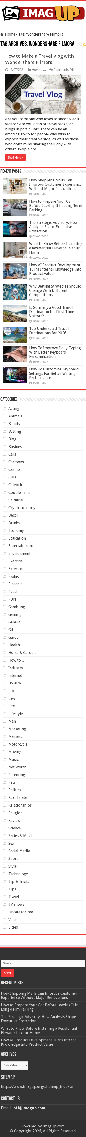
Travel (13, 897)
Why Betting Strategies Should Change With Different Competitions (55, 290)
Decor (13, 515)
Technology (18, 874)
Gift (11, 630)
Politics (14, 790)
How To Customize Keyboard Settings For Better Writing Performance (54, 373)
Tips (12, 889)
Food (12, 591)
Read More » (15, 157)
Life (11, 706)
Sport (13, 858)
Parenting (16, 774)
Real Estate (17, 797)
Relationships (20, 805)
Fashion (15, 576)
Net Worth (17, 767)
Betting (14, 431)
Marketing (17, 729)
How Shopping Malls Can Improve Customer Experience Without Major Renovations (55, 184)
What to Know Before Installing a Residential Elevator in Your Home (55, 248)
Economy (16, 530)
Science (14, 828)
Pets (12, 782)
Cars (12, 454)
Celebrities (17, 485)
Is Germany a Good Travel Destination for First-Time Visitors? (51, 311)
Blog (12, 439)
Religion (15, 813)
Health (14, 645)
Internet (15, 675)
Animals (15, 416)
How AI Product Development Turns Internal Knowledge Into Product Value (55, 269)
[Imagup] (43, 12)
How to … (17, 660)
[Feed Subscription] (84, 44)
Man (12, 721)
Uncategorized (20, 912)
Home (9, 34)
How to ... (39, 70)
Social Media (19, 851)
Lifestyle (15, 713)
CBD (12, 477)
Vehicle (14, 919)
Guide (13, 637)
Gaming (15, 614)
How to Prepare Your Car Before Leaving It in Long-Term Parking (55, 205)
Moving (14, 752)
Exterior (15, 568)
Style (12, 866)
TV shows (16, 904)
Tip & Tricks (18, 881)
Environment (19, 553)
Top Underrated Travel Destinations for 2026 (49, 330)
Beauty (14, 424)
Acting (13, 408)
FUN (12, 599)
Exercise (15, 561)
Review (14, 820)
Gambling (16, 607)
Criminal (15, 500)
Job (11, 691)
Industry (15, 668)
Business (15, 446)
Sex (11, 843)
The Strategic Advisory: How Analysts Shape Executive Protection (53, 226)
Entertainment (20, 546)
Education (17, 538)
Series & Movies (21, 835)
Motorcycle (17, 744)
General (15, 622)
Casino (14, 469)
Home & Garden (22, 652)
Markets (15, 736)
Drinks (14, 523)
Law (11, 698)
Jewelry (14, 683)
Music (13, 759)
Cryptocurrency (21, 507)
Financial (16, 584)
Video (13, 927)
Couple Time (19, 492)
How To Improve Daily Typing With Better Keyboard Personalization (55, 352)
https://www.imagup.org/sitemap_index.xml (39, 1086)
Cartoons (16, 462)
